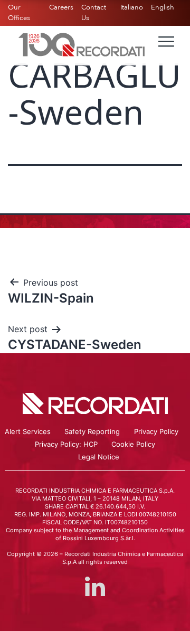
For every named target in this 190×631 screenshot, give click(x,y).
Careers (61, 7)
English (162, 7)
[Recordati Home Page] (82, 44)
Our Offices (19, 13)
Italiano (131, 7)
